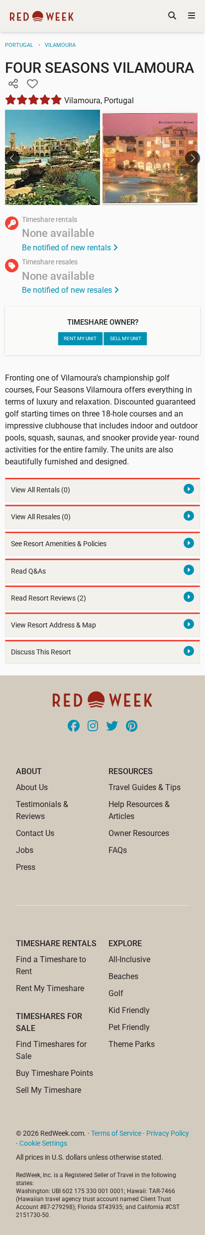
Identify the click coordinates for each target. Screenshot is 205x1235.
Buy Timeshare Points (54, 1073)
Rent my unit (80, 338)
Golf (115, 993)
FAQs (117, 850)
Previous (12, 158)
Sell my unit (125, 338)
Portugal (19, 45)
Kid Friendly (129, 1010)
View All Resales (41, 517)
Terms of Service (116, 1133)
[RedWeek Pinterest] (131, 727)
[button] (13, 84)
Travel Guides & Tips (144, 787)
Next (192, 158)
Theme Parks (131, 1044)
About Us (32, 787)
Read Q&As (28, 571)
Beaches (123, 976)
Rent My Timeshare (50, 988)
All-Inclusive (129, 959)
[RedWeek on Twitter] (112, 727)
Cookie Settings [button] (43, 1143)
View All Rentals (40, 490)
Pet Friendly (129, 1027)
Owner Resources (138, 833)
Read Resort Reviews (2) (48, 598)
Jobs (24, 850)
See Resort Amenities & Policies (58, 544)
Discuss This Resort (41, 652)
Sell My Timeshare (48, 1090)
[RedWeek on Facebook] (74, 727)
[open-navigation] (191, 16)
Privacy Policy (167, 1133)
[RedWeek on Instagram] (93, 727)
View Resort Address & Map (53, 625)
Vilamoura (60, 45)
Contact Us (35, 833)
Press (25, 867)
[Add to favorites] (32, 84)
